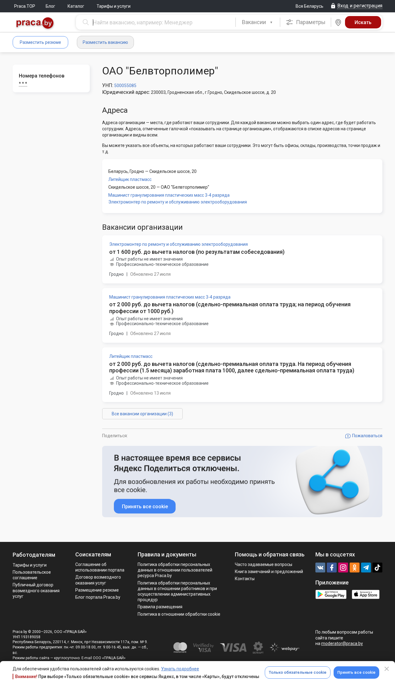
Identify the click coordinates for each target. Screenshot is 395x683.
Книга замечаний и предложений (269, 571)
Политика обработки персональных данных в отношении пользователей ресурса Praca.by (175, 570)
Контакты (245, 578)
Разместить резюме (40, 42)
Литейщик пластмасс (130, 179)
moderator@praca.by (342, 643)
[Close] (386, 669)
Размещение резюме (97, 590)
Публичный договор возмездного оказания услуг (36, 590)
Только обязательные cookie (297, 672)
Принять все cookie (356, 672)
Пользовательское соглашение (32, 575)
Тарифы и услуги (114, 6)
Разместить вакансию (105, 42)
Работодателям (34, 554)
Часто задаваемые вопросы (263, 564)
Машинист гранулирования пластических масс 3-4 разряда (169, 195)
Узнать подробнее (180, 668)
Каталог (76, 6)
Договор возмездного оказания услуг (98, 580)
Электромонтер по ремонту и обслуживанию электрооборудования (177, 201)
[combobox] (258, 22)
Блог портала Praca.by (97, 597)
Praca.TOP (24, 6)
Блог (50, 6)
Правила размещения (160, 606)
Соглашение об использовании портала (99, 567)
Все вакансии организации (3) (142, 413)
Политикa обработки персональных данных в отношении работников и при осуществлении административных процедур (177, 591)
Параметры (310, 22)
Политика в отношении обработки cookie (179, 614)
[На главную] (35, 23)
